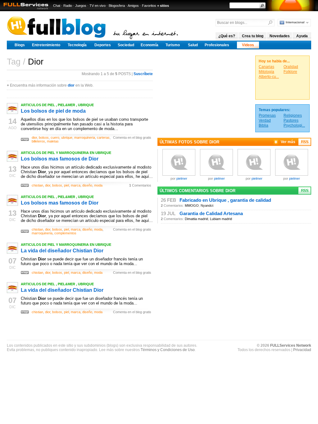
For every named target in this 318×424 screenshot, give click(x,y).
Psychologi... (294, 125)
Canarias (266, 67)
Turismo (173, 45)
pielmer (181, 178)
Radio (67, 5)
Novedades (280, 36)
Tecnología (77, 45)
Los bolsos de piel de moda (53, 111)
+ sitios (163, 5)
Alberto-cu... (269, 76)
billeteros (38, 141)
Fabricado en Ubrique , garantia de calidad (225, 200)
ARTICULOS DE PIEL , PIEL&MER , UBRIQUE (57, 105)
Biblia (263, 125)
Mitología (266, 72)
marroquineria (84, 137)
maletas (53, 141)
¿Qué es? (226, 36)
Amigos (133, 5)
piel (66, 185)
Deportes (102, 45)
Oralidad (291, 67)
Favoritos (149, 5)
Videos (248, 45)
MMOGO (192, 205)
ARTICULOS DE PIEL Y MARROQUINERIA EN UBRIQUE (66, 153)
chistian (37, 185)
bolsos (44, 137)
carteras (103, 137)
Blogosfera (117, 5)
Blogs (20, 45)
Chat (56, 5)
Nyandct (207, 205)
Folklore (290, 72)
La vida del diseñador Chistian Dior (62, 250)
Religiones (293, 115)
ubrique (66, 137)
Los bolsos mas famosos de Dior (59, 158)
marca (75, 185)
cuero (55, 137)
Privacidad (302, 350)
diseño (87, 185)
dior (71, 85)
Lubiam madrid (221, 219)
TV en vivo (97, 5)
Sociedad (126, 45)
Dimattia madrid (196, 219)
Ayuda (302, 36)
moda (98, 185)
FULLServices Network (290, 345)
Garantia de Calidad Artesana (211, 213)
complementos (65, 233)
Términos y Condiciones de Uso (168, 350)
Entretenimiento (46, 45)
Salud (193, 45)
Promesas (267, 115)
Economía (149, 45)
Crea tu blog (252, 36)
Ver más (288, 142)
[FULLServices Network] (24, 9)
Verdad (265, 120)
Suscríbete (143, 74)
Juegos (80, 5)
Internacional (295, 22)
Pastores (291, 120)
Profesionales (217, 45)
